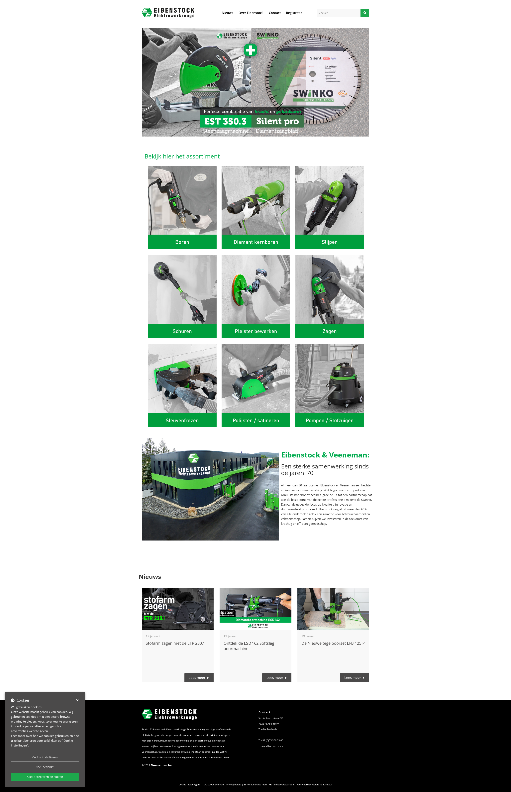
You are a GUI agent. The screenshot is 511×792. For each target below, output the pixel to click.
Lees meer (197, 677)
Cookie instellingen (45, 757)
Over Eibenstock (251, 13)
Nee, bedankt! (45, 767)
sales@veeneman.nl (272, 746)
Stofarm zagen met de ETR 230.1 (175, 643)
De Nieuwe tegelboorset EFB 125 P (333, 643)
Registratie (294, 13)
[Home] (168, 13)
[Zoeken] (364, 13)
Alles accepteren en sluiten (45, 777)
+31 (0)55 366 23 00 (272, 740)
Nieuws (227, 13)
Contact (275, 13)
